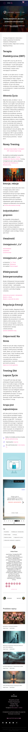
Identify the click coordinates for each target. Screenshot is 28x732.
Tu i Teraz (13, 262)
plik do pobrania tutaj (11, 439)
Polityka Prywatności (14, 702)
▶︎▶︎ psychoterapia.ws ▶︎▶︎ (14, 718)
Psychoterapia (14, 26)
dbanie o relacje (7, 297)
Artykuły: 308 (14, 589)
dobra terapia (7, 534)
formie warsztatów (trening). (12, 205)
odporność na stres (18, 537)
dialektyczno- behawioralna (17, 531)
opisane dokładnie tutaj (9, 330)
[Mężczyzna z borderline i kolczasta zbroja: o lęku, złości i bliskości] (14, 637)
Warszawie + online (17, 707)
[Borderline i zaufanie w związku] (14, 618)
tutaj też (15, 442)
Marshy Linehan (15, 159)
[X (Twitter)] (6, 723)
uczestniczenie (7, 252)
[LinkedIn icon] (9, 584)
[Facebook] (3, 723)
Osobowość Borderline (18, 25)
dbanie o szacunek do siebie (11, 299)
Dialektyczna (8, 25)
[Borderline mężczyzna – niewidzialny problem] (14, 658)
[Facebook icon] (7, 584)
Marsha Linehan (7, 537)
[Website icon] (12, 584)
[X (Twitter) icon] (14, 584)
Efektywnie (13, 264)
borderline (6, 531)
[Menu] (4, 3)
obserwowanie (7, 248)
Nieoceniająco (14, 266)
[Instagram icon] (17, 584)
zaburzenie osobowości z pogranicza (12, 540)
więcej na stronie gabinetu (10, 365)
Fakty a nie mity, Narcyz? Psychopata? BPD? (12, 685)
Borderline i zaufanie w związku (10, 626)
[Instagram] (10, 723)
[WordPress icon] (7, 586)
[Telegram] (16, 723)
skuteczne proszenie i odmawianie (12, 295)
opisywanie (6, 250)
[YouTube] (13, 723)
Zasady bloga (14, 704)
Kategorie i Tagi (14, 705)
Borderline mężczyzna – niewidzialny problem (13, 666)
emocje (15, 534)
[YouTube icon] (9, 586)
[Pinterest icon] (20, 584)
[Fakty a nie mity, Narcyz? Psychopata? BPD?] (14, 677)
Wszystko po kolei (14, 700)
